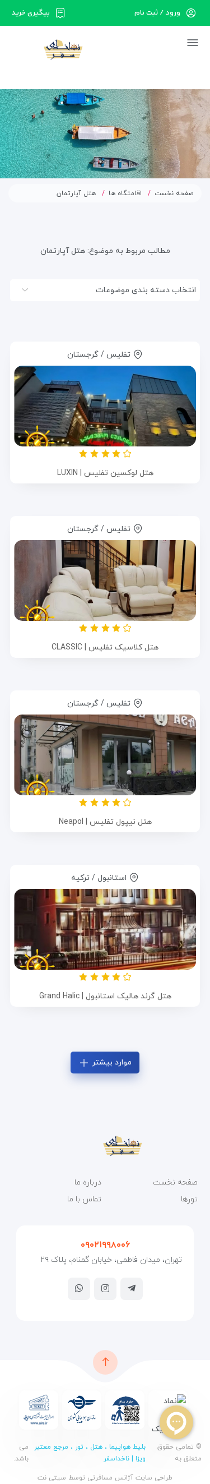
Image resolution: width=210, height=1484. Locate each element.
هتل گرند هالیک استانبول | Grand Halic (105, 996)
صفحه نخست (174, 193)
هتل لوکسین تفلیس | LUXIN (105, 473)
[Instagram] (105, 1288)
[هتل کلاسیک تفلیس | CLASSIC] (105, 580)
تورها (189, 1199)
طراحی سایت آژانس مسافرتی (128, 1477)
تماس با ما (84, 1199)
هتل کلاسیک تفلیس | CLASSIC (105, 647)
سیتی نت (52, 1477)
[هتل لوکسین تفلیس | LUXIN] (105, 406)
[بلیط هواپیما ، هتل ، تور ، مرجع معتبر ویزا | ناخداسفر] (45, 49)
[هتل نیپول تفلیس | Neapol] (105, 755)
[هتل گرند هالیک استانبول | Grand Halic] (105, 929)
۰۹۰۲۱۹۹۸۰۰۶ (105, 1245)
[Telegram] (131, 1288)
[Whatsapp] (79, 1288)
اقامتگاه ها (125, 193)
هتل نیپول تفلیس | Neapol (105, 822)
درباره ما (87, 1182)
